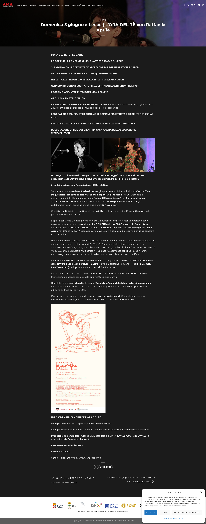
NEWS (33, 5)
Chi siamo (22, 5)
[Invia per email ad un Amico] (105, 467)
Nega (164, 512)
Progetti (101, 5)
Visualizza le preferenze (187, 512)
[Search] (203, 5)
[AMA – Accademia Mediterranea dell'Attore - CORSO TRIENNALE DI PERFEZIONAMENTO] (7, 5)
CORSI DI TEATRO (46, 5)
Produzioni (62, 5)
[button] (201, 492)
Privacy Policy (178, 518)
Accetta (150, 512)
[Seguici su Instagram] (188, 5)
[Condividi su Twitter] (100, 467)
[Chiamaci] (195, 5)
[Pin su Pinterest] (110, 467)
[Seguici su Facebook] (185, 5)
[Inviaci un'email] (192, 5)
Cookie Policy (167, 518)
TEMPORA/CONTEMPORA (82, 5)
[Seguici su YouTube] (199, 5)
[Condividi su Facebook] (96, 467)
